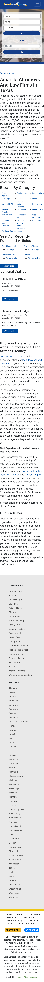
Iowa (11, 751)
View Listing (11, 299)
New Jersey (14, 813)
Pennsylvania (15, 847)
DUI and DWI (7, 204)
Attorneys (10, 249)
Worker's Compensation (12, 231)
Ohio (11, 834)
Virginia (12, 880)
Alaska (12, 692)
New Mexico (15, 818)
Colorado (13, 709)
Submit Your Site (26, 923)
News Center (28, 917)
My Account (32, 930)
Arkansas (13, 701)
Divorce (35, 198)
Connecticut (15, 713)
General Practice (17, 629)
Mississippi (14, 788)
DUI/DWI (4, 474)
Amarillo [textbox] (9, 28)
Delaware (13, 717)
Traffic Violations (17, 671)
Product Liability (16, 658)
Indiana (12, 747)
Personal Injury (34, 249)
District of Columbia (18, 721)
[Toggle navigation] (37, 4)
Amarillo (13, 73)
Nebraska (13, 801)
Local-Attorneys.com (11, 356)
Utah (11, 872)
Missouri (13, 792)
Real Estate (37, 220)
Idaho (11, 738)
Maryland (13, 772)
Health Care (37, 209)
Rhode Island (15, 851)
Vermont (13, 876)
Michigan (13, 780)
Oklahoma (14, 838)
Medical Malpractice (18, 650)
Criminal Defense (17, 608)
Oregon (12, 843)
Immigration (7, 215)
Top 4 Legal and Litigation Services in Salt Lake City (10, 246)
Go (22, 33)
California (13, 705)
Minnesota (14, 784)
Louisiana (13, 763)
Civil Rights (6, 198)
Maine (12, 767)
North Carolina (16, 826)
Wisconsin (14, 893)
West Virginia (15, 889)
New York (13, 822)
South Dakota (15, 859)
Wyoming (13, 897)
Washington (14, 884)
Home (9, 914)
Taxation (5, 225)
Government (22, 209)
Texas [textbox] (7, 22)
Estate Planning (16, 620)
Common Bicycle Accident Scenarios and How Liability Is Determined (32, 246)
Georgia (12, 730)
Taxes (24, 471)
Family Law (37, 204)
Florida (12, 726)
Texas (3, 73)
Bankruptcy (22, 193)
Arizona (12, 696)
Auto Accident (15, 591)
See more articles (8, 266)
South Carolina (16, 855)
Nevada (12, 805)
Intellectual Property (18, 645)
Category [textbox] (9, 16)
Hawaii (12, 734)
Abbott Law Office (14, 279)
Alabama (13, 688)
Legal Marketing (14, 920)
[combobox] (22, 16)
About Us (21, 914)
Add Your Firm (13, 930)
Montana (13, 797)
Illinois (12, 742)
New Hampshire (16, 809)
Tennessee (14, 864)
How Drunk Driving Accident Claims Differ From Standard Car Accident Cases (10, 255)
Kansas (12, 755)
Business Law (38, 193)
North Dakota (15, 830)
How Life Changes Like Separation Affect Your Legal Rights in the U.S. (32, 255)
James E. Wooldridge (15, 311)
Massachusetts (16, 776)
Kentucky (13, 759)
